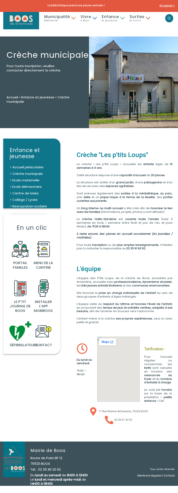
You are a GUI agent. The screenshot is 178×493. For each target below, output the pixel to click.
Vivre (86, 18)
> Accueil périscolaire (26, 167)
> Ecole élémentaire (26, 186)
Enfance (110, 18)
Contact (169, 475)
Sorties (137, 18)
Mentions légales (149, 475)
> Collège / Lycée (24, 199)
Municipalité (57, 18)
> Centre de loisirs (24, 193)
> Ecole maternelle (25, 180)
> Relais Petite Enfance (28, 212)
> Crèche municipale (26, 173)
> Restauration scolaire (28, 206)
